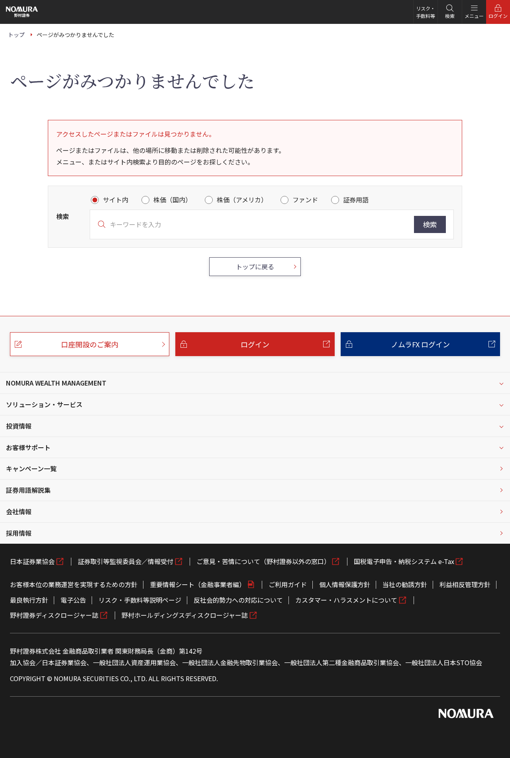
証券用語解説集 (28, 490)
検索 (430, 224)
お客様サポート (28, 447)
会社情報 (18, 511)
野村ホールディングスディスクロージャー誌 (185, 615)
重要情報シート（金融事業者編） (197, 584)
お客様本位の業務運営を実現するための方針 (73, 584)
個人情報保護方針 (344, 584)
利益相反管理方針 (464, 584)
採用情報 (18, 533)
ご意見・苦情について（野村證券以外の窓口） (263, 561)
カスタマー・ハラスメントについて (346, 600)
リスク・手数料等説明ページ (139, 600)
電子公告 (73, 600)
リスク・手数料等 (425, 12)
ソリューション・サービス (44, 404)
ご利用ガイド (288, 584)
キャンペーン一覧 (31, 468)
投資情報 (18, 426)
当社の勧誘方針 (404, 584)
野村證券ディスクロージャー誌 (54, 615)
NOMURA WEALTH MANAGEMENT (56, 383)
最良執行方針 (29, 600)
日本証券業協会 (32, 561)
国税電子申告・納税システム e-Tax (404, 561)
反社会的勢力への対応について (238, 600)
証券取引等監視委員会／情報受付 (125, 561)
